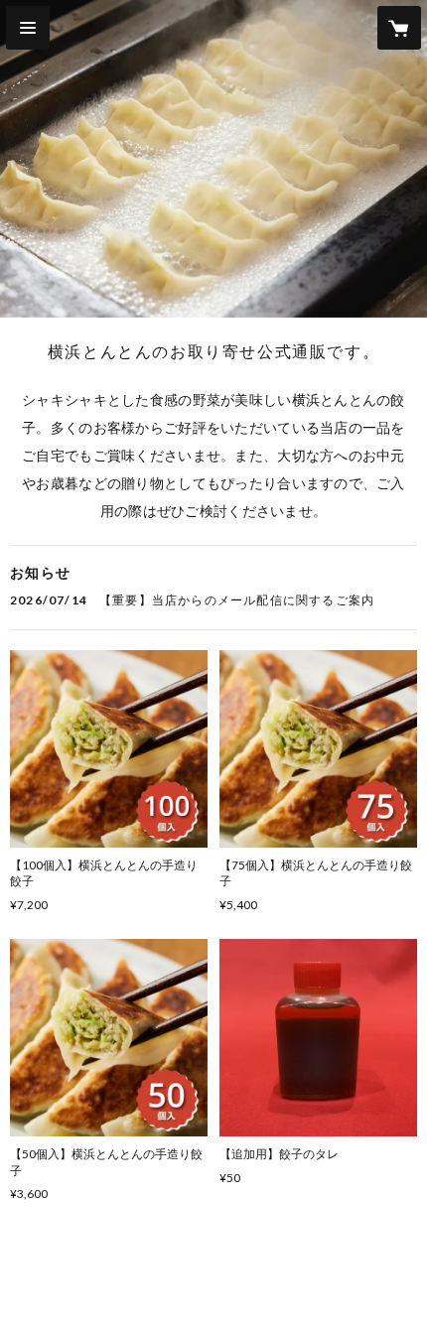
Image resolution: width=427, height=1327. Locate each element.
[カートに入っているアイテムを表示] (399, 28)
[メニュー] (28, 28)
